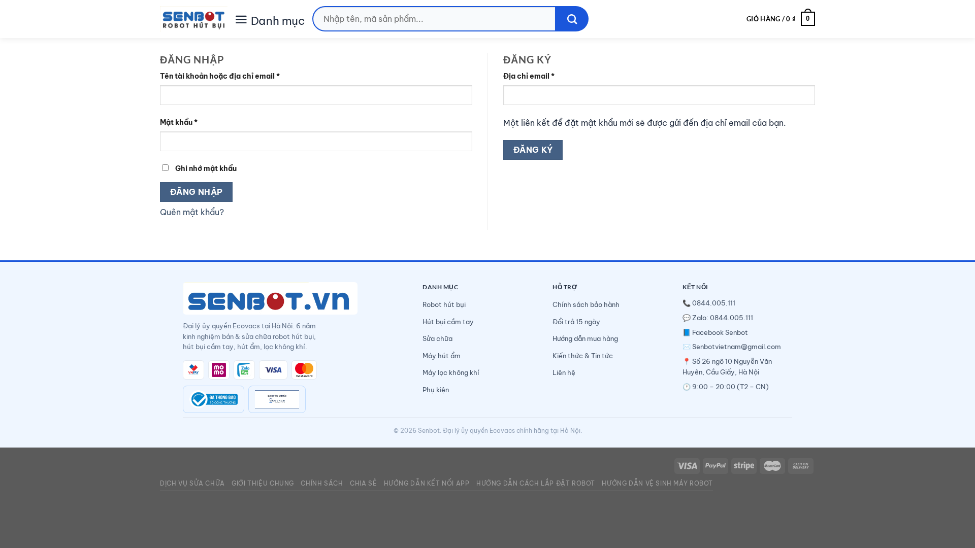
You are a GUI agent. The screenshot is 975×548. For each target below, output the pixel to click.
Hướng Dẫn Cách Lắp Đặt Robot (535, 483)
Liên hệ (563, 372)
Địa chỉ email (529, 76)
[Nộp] (572, 18)
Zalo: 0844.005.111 (722, 318)
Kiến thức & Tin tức (582, 356)
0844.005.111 (713, 303)
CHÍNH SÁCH (322, 483)
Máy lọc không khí (450, 372)
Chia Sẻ (363, 483)
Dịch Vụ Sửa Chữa (192, 483)
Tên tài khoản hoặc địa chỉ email (220, 76)
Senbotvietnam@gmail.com (736, 346)
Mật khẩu (179, 122)
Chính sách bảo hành (586, 304)
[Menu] (241, 18)
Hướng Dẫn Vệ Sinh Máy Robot (657, 483)
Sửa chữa (437, 338)
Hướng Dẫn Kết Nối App (427, 483)
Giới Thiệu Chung (263, 483)
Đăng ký (533, 150)
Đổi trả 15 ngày (576, 322)
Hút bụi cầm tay (448, 322)
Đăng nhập (196, 192)
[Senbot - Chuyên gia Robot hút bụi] (194, 19)
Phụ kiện (435, 390)
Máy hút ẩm (441, 356)
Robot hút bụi (444, 304)
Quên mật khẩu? (192, 212)
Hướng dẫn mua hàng (585, 338)
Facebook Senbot (720, 332)
